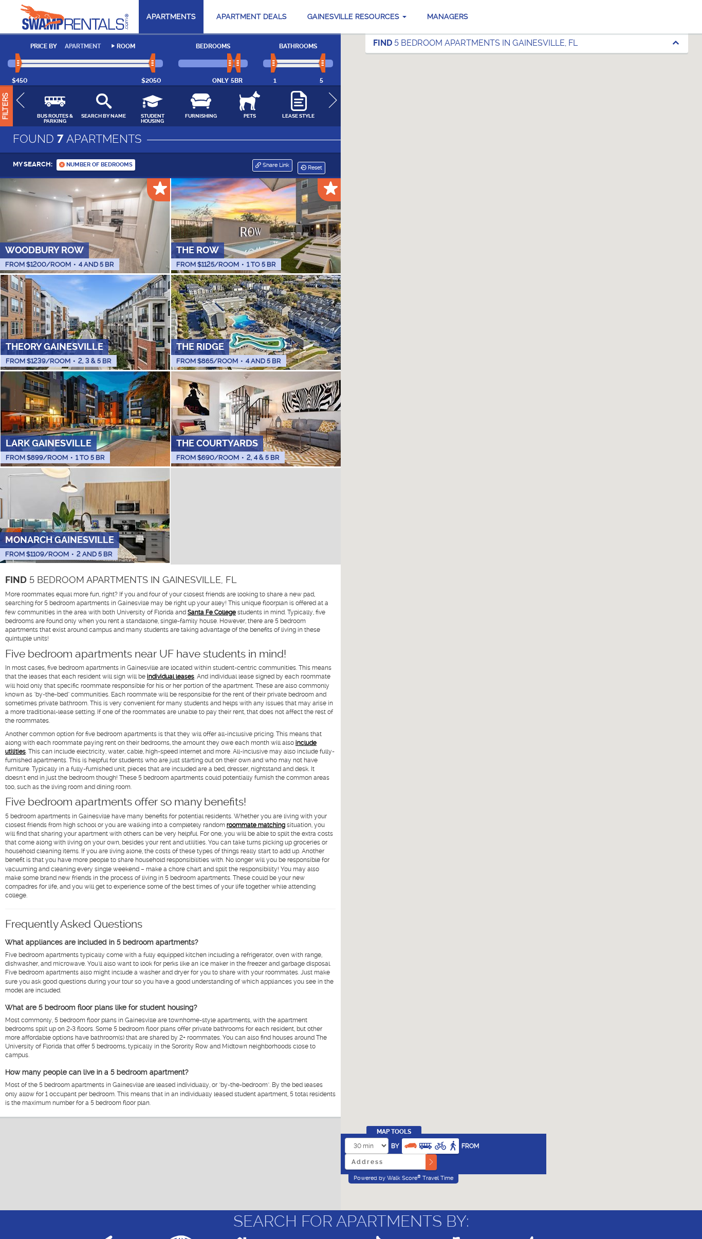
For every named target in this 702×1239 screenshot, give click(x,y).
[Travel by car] (410, 1144)
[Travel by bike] (440, 1144)
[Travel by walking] (453, 1144)
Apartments (171, 16)
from (470, 1146)
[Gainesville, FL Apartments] (74, 16)
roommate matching (256, 825)
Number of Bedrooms (99, 164)
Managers (447, 16)
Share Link (275, 165)
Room (126, 46)
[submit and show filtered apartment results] (431, 1162)
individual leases (170, 676)
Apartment (83, 46)
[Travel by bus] (425, 1144)
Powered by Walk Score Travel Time (403, 1177)
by (395, 1146)
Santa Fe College (212, 612)
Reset (314, 167)
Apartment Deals (251, 16)
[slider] (19, 63)
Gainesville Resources (354, 16)
